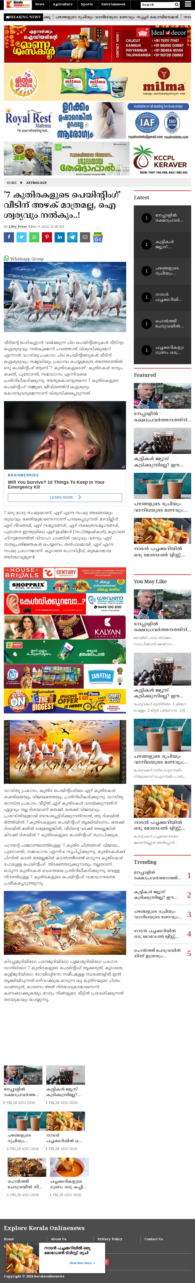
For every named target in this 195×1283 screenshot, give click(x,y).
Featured (145, 376)
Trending (145, 863)
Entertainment (113, 5)
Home (12, 183)
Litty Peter (18, 227)
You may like (150, 582)
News (39, 5)
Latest (141, 198)
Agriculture (63, 5)
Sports (87, 5)
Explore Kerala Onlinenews (44, 1229)
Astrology (36, 183)
